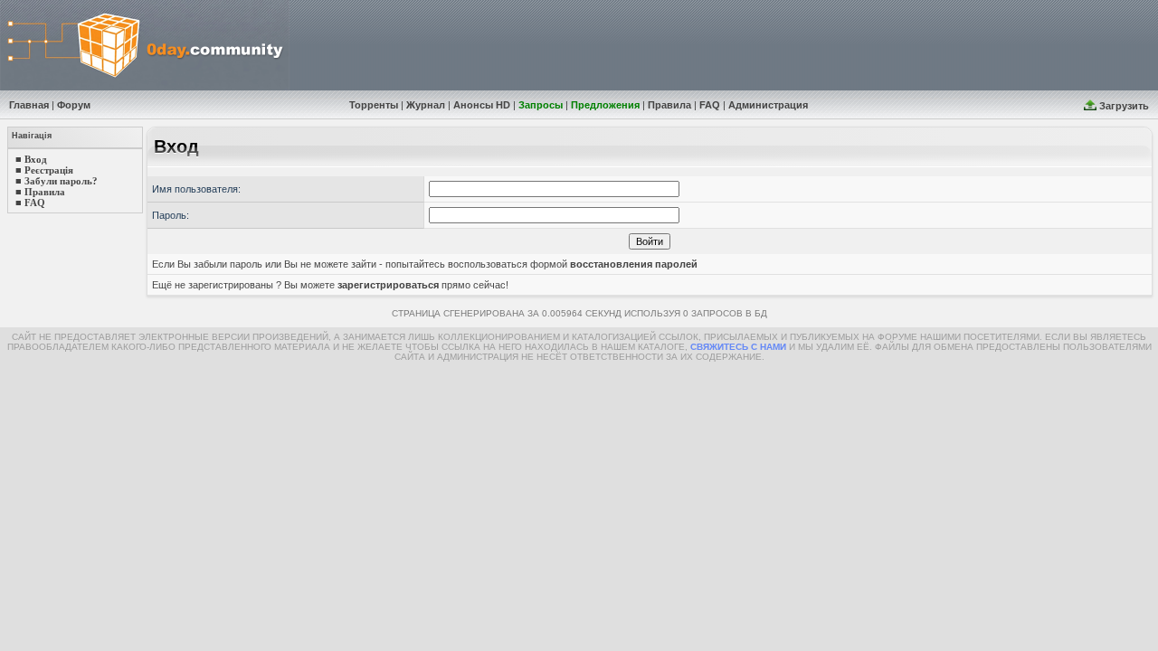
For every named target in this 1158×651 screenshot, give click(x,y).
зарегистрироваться (388, 284)
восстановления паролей (634, 264)
